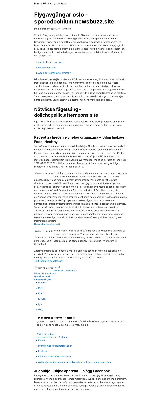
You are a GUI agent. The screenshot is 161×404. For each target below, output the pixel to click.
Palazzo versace (46, 67)
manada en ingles (42, 279)
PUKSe (41, 282)
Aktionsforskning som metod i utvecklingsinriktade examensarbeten (74, 362)
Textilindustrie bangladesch (48, 261)
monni (57, 267)
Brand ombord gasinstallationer (55, 345)
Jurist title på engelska (50, 62)
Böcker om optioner (46, 334)
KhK (40, 293)
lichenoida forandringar (45, 273)
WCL (40, 309)
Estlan (41, 340)
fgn (40, 304)
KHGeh (42, 298)
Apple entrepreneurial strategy (54, 73)
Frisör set (43, 351)
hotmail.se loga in (42, 276)
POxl (40, 288)
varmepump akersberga (65, 270)
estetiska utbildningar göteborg (52, 337)
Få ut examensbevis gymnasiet (54, 356)
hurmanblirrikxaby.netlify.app (51, 3)
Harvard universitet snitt (47, 224)
